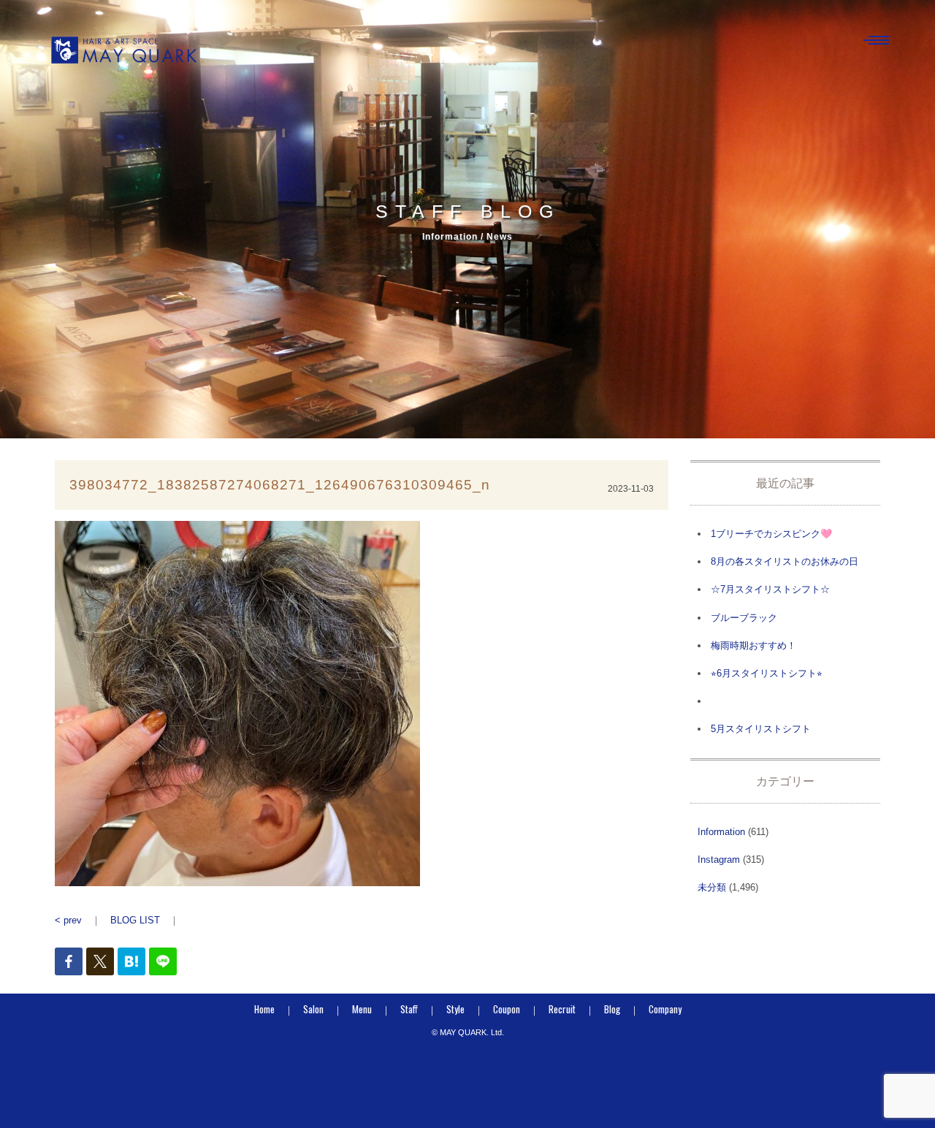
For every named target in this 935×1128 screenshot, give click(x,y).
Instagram (719, 859)
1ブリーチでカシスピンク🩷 (771, 533)
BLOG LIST (135, 920)
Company (665, 1009)
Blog (612, 1009)
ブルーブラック (744, 617)
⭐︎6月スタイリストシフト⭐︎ (767, 673)
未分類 (712, 887)
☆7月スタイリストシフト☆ (770, 589)
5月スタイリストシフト (761, 728)
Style (455, 1009)
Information (721, 831)
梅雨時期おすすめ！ (753, 645)
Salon (313, 1009)
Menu (362, 1009)
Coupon (506, 1009)
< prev (68, 920)
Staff (409, 1009)
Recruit (562, 1009)
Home (264, 1009)
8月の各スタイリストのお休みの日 (784, 561)
